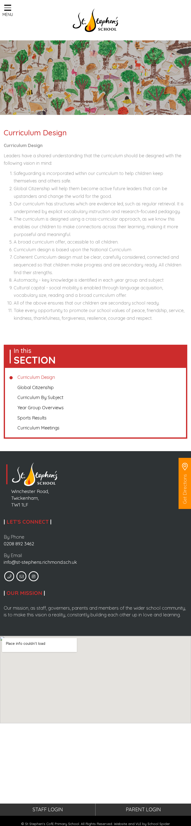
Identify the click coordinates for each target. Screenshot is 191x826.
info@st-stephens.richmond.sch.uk (40, 562)
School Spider (158, 824)
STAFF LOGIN (48, 809)
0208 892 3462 (19, 544)
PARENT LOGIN (143, 809)
